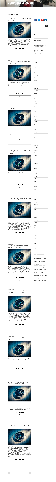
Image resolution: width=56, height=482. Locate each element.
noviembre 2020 (36, 165)
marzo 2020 (35, 176)
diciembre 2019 (36, 181)
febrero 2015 (35, 238)
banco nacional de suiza (37, 258)
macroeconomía (36, 270)
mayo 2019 (35, 191)
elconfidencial (36, 266)
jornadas (41, 269)
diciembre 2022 (36, 126)
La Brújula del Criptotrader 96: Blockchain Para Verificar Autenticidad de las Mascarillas (19, 152)
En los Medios (27, 8)
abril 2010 (35, 248)
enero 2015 (35, 240)
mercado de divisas (36, 272)
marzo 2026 (35, 65)
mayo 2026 (35, 62)
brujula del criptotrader (37, 261)
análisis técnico (36, 256)
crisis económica (36, 264)
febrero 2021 (35, 160)
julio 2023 (35, 114)
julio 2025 (35, 77)
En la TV (17, 8)
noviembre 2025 (36, 72)
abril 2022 (35, 139)
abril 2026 (35, 64)
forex (38, 267)
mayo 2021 (35, 155)
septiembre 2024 (36, 93)
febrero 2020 (35, 178)
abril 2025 (35, 82)
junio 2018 (35, 209)
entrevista (40, 266)
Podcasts (21, 8)
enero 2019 (35, 197)
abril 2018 (35, 212)
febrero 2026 (35, 67)
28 (17, 473)
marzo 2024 (35, 103)
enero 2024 (35, 106)
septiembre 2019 (36, 186)
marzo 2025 (35, 83)
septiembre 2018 (36, 204)
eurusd (35, 267)
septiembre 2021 (36, 150)
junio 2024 (35, 98)
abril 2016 (35, 230)
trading (45, 280)
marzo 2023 (35, 121)
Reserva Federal (36, 278)
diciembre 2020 (36, 163)
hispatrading (45, 267)
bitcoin (45, 258)
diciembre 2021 (36, 145)
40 (25, 473)
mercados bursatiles (43, 272)
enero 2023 (35, 124)
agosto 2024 (35, 95)
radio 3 (43, 275)
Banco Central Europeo (42, 256)
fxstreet (41, 267)
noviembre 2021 (36, 147)
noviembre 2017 (36, 220)
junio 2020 (35, 171)
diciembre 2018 (36, 199)
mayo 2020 (35, 173)
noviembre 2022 (36, 127)
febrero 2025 (35, 85)
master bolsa (41, 270)
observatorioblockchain (37, 275)
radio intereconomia (37, 277)
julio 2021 (35, 152)
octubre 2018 (35, 202)
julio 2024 (35, 96)
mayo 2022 (35, 137)
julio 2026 (35, 59)
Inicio (9, 8)
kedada (44, 269)
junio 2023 (35, 116)
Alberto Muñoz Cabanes (20, 3)
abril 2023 (35, 119)
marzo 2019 (35, 194)
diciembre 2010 (36, 243)
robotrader (35, 280)
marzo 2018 (35, 214)
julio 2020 (35, 170)
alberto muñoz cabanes (40, 255)
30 (21, 473)
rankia (46, 277)
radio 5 (46, 275)
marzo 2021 (35, 158)
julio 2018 (35, 207)
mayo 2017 (35, 227)
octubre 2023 (35, 111)
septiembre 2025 (36, 75)
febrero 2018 (35, 215)
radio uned (42, 277)
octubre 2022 (35, 129)
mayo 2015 (35, 235)
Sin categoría (35, 37)
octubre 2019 (35, 184)
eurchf (44, 266)
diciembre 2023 (36, 108)
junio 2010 (35, 246)
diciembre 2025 (36, 70)
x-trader (38, 281)
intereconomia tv (36, 269)
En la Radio (13, 8)
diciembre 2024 (36, 88)
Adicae (35, 255)
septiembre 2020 (36, 168)
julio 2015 (35, 233)
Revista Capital (42, 278)
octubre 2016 (35, 228)
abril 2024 (35, 101)
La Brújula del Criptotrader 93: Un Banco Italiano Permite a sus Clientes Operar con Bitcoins (19, 292)
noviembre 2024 (36, 90)
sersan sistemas (40, 280)
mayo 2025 (35, 80)
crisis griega (41, 264)
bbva (42, 258)
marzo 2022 (35, 140)
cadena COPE (43, 261)
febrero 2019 (35, 196)
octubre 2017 (35, 222)
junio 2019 (35, 189)
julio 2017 (35, 225)
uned (34, 281)
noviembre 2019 (36, 183)
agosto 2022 (35, 132)
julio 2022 (35, 134)
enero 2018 (35, 217)
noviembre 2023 (36, 109)
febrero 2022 (35, 142)
